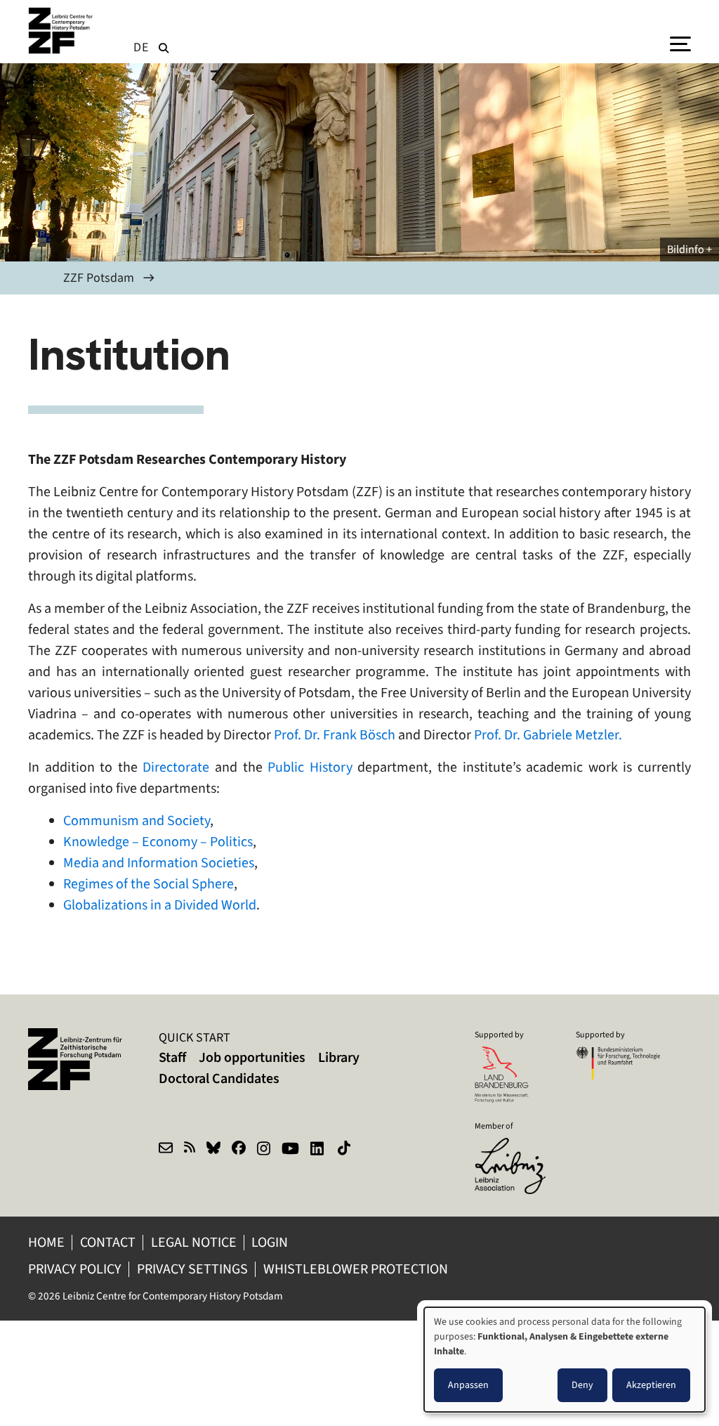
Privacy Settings (192, 1268)
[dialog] (564, 1359)
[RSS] (189, 1149)
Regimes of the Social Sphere (148, 883)
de (141, 47)
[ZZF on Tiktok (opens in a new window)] (345, 1149)
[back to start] (63, 30)
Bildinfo (685, 249)
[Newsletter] (166, 1149)
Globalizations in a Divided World (159, 904)
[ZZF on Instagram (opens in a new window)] (263, 1149)
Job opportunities (252, 1057)
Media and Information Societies (158, 862)
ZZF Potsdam (98, 277)
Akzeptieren (651, 1385)
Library (339, 1057)
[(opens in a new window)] (517, 1147)
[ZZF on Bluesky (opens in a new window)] (213, 1149)
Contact (108, 1242)
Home (46, 1242)
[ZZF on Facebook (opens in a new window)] (239, 1149)
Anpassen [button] (468, 1385)
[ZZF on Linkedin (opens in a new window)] (318, 1149)
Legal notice (194, 1242)
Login (271, 1242)
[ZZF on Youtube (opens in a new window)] (290, 1149)
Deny (582, 1385)
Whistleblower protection (357, 1268)
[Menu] (680, 43)
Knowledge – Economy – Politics (158, 841)
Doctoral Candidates (219, 1078)
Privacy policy (74, 1268)
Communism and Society (136, 820)
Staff (172, 1057)
